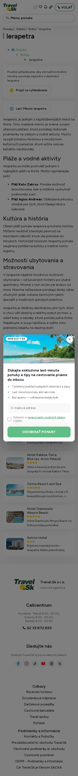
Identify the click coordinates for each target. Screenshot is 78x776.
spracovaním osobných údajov (46, 417)
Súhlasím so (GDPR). (39, 419)
